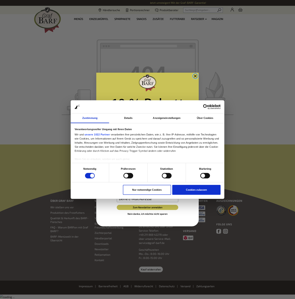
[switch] (128, 175)
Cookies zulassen (196, 189)
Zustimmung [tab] (89, 117)
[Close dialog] (195, 76)
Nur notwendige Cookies (147, 189)
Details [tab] (128, 117)
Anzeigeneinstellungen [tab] (166, 117)
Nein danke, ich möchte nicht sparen (147, 213)
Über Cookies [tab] (205, 117)
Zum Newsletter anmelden (147, 207)
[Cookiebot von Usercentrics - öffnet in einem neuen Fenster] (206, 106)
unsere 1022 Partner (97, 134)
